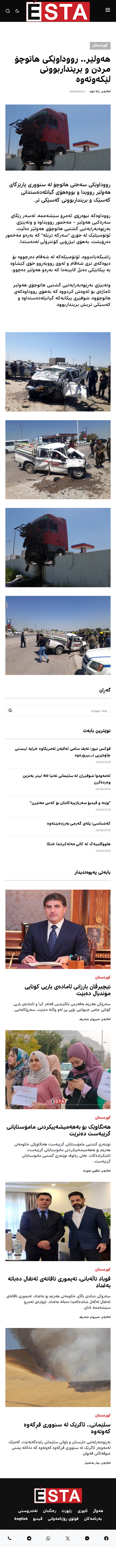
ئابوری (82, 1511)
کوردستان (100, 45)
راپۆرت (67, 1511)
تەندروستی (27, 1511)
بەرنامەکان (93, 1519)
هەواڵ (98, 1511)
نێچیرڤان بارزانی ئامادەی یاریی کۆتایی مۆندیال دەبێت (68, 990)
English (21, 1519)
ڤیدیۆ (37, 1519)
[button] (108, 11)
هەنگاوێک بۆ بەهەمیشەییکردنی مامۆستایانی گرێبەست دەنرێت (58, 1131)
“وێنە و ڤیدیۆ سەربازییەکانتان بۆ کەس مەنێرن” (70, 803)
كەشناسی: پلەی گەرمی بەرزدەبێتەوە (79, 824)
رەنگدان (49, 1511)
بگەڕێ (10, 710)
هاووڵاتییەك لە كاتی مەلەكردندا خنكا (79, 844)
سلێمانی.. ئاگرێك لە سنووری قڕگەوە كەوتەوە (67, 1428)
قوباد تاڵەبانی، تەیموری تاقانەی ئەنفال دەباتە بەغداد (59, 1282)
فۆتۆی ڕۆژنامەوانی (63, 1519)
